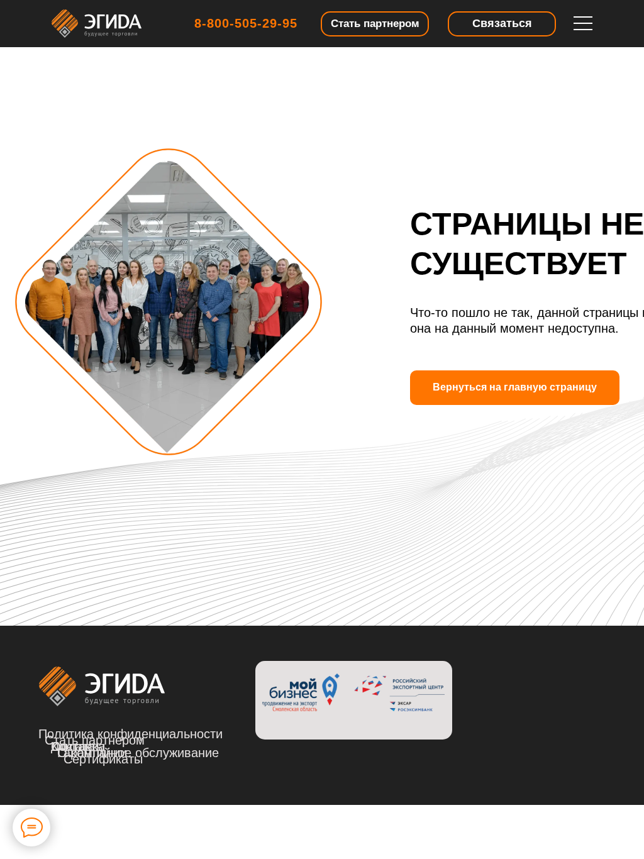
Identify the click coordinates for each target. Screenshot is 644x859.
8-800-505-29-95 (245, 23)
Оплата (73, 746)
